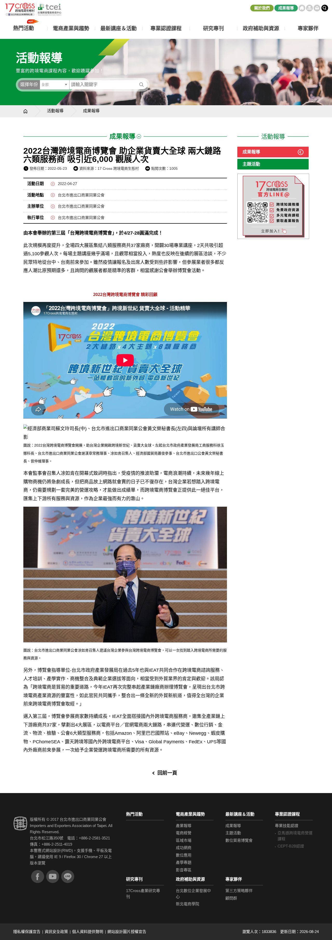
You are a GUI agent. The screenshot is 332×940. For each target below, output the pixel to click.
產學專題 (183, 862)
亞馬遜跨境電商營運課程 (295, 836)
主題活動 (251, 164)
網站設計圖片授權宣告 (126, 931)
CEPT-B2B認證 (291, 846)
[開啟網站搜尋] (324, 8)
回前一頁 (167, 773)
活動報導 (55, 111)
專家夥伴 (233, 879)
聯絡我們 (317, 8)
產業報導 (183, 825)
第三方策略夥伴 (239, 890)
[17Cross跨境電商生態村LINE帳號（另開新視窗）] (67, 876)
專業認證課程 (287, 814)
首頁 (302, 8)
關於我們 (262, 8)
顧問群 (231, 898)
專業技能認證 (286, 825)
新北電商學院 (187, 904)
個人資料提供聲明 (87, 931)
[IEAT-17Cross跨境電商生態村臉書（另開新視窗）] (37, 876)
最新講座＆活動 (239, 814)
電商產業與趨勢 (190, 814)
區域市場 (183, 840)
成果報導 (286, 8)
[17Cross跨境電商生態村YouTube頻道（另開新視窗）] (52, 876)
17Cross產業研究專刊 (143, 893)
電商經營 (183, 833)
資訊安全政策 (56, 931)
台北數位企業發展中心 (193, 893)
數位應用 (183, 855)
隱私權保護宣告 (26, 931)
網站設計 (53, 850)
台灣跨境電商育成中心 (33, 9)
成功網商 (183, 847)
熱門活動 (134, 814)
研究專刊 (213, 28)
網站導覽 (309, 8)
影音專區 (183, 870)
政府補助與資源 (190, 879)
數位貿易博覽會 (239, 840)
